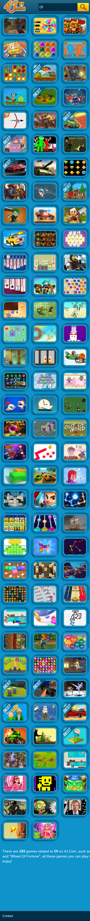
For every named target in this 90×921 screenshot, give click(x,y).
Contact (7, 916)
